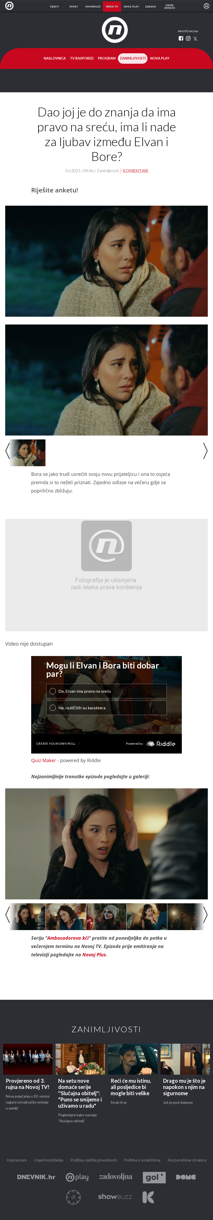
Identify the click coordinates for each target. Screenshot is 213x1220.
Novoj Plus (94, 954)
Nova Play (159, 58)
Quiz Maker (43, 760)
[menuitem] (206, 6)
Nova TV (11, 6)
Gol (154, 1178)
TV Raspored (82, 58)
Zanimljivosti (133, 58)
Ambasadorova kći (68, 938)
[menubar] (206, 6)
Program (107, 58)
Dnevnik (36, 1178)
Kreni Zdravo (148, 1197)
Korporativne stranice (187, 1160)
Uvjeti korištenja (48, 1160)
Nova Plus (77, 1178)
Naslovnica (55, 58)
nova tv (112, 6)
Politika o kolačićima (142, 1160)
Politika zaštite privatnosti (93, 1160)
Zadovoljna (115, 1178)
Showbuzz (115, 1197)
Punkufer (73, 1197)
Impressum (17, 1160)
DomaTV (186, 1178)
